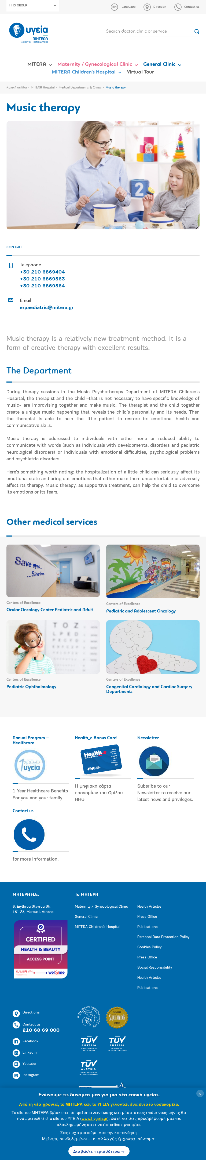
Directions (31, 1013)
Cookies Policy (149, 947)
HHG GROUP (18, 5)
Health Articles (149, 907)
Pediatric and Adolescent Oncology (141, 611)
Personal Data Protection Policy (163, 937)
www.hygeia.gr (94, 1118)
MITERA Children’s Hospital (84, 72)
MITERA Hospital (43, 87)
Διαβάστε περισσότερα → (99, 1151)
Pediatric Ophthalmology (31, 687)
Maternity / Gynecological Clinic (94, 64)
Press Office (147, 917)
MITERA (36, 64)
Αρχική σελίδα (16, 87)
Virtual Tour (140, 72)
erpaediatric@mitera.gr (46, 308)
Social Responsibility (154, 968)
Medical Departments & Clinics (80, 87)
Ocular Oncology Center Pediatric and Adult (49, 610)
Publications (147, 927)
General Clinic (159, 64)
